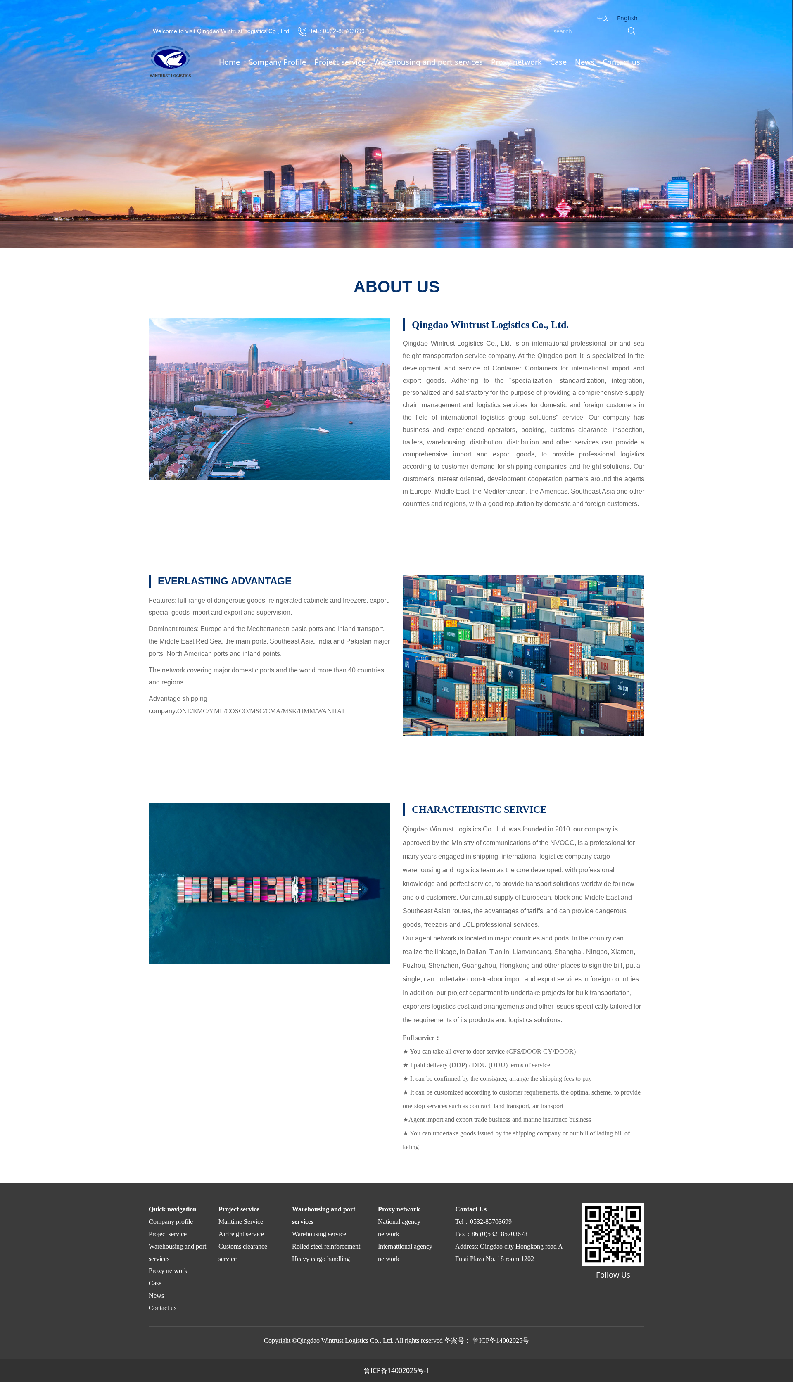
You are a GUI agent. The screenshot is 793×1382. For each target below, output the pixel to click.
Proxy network (516, 62)
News (584, 62)
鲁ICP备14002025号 (500, 1340)
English (627, 18)
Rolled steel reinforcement (326, 1246)
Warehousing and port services (428, 62)
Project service (340, 62)
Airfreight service (241, 1233)
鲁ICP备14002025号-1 (397, 1370)
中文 (603, 18)
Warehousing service (319, 1233)
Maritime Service (240, 1221)
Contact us (621, 62)
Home (229, 62)
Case (558, 62)
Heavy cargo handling (321, 1258)
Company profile (171, 1221)
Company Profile (277, 62)
